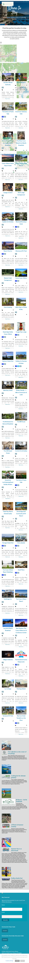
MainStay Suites (7, 390)
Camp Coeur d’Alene (21, 278)
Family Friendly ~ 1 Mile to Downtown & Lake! (21, 392)
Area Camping (8, 307)
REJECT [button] (22, 960)
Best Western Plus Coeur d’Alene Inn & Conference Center (21, 630)
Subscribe (5, 920)
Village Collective (8, 659)
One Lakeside (21, 543)
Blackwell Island (21, 82)
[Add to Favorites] (13, 89)
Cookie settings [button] (9, 960)
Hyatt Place (21, 570)
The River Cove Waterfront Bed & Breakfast (21, 143)
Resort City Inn (8, 251)
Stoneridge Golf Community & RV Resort (21, 514)
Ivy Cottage (8, 689)
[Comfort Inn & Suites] (28, 162)
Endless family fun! (17, 878)
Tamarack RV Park (8, 716)
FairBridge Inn (8, 599)
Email (3, 912)
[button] (26, 1)
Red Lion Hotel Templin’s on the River (21, 718)
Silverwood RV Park (21, 251)
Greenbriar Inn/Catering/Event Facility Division (7, 482)
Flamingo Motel (21, 689)
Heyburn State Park (7, 361)
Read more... (7, 98)
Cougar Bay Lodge (21, 332)
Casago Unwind (7, 192)
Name (3, 905)
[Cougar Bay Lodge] (28, 164)
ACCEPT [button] (17, 960)
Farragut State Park (7, 543)
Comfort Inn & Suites (21, 451)
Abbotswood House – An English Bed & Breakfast (8, 143)
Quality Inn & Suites (7, 222)
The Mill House (21, 421)
